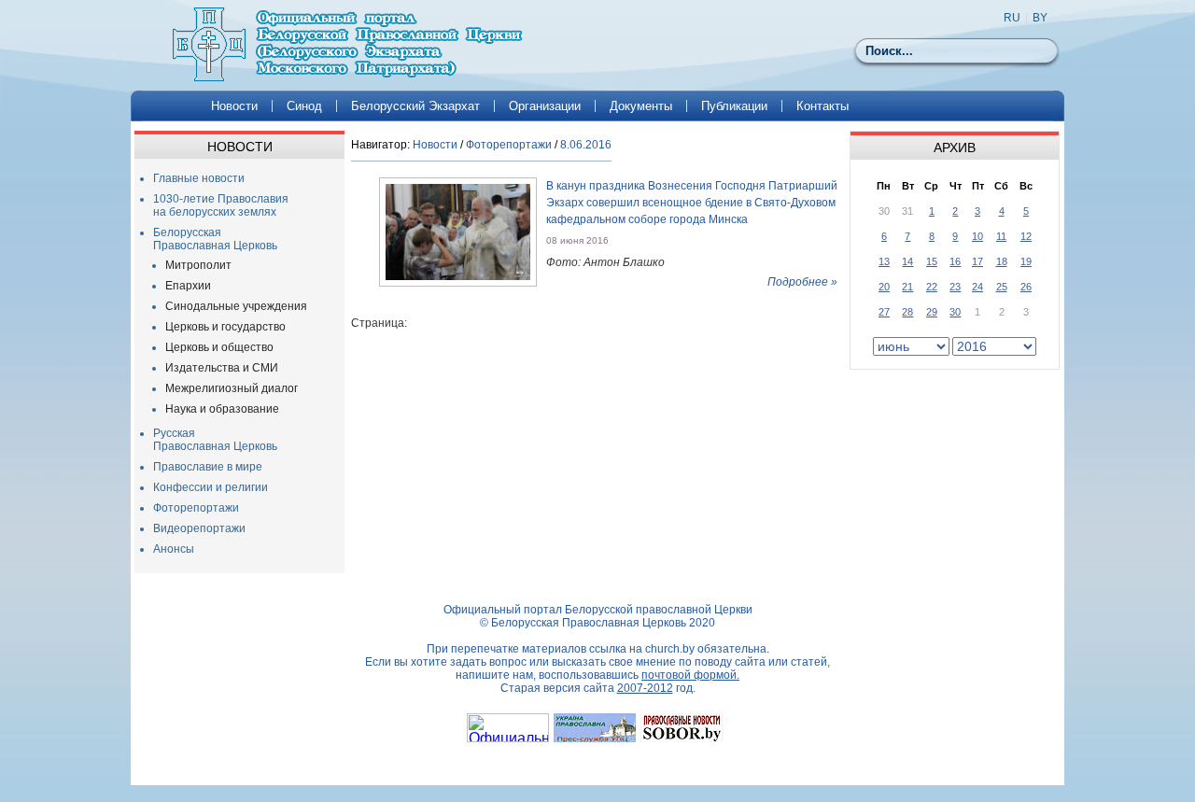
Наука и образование (222, 408)
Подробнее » (802, 281)
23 (955, 286)
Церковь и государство (225, 326)
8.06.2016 (586, 144)
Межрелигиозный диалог (231, 388)
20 (884, 286)
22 (931, 286)
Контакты (822, 106)
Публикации (734, 106)
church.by (670, 648)
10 (977, 236)
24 (977, 286)
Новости (234, 106)
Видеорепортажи (199, 528)
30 (955, 311)
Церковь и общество (219, 347)
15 (931, 261)
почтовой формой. (690, 675)
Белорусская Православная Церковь (215, 239)
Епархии (188, 285)
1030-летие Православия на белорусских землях (220, 205)
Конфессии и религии (210, 487)
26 (1026, 286)
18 (1001, 261)
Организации (545, 106)
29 (931, 311)
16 (955, 261)
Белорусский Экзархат (415, 106)
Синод (304, 106)
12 (1026, 236)
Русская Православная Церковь (215, 440)
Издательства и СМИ (221, 367)
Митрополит (198, 265)
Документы (641, 106)
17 (977, 261)
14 (907, 261)
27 (884, 311)
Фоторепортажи (196, 507)
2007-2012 (645, 688)
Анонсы (173, 549)
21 (907, 286)
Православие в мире (207, 466)
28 (907, 311)
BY (1040, 17)
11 (1001, 236)
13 (884, 261)
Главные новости (199, 178)
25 (1001, 286)
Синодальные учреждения (236, 306)
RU (1012, 17)
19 (1026, 261)
